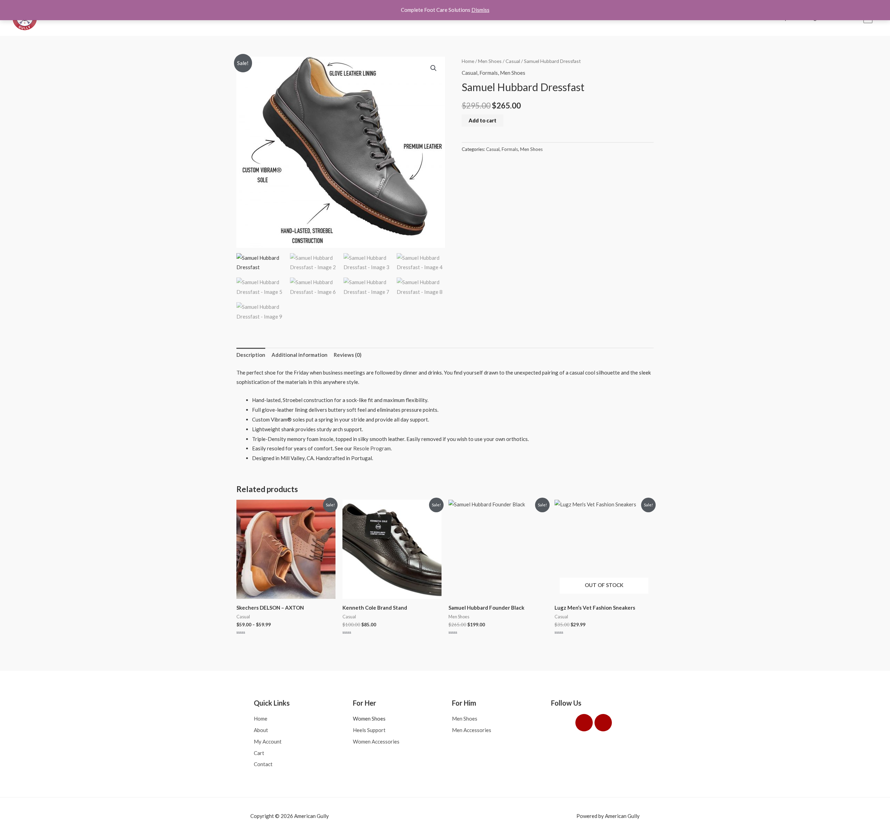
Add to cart (482, 120)
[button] (433, 68)
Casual (512, 61)
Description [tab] (250, 355)
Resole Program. (372, 448)
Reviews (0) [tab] (348, 355)
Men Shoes (490, 61)
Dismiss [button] (480, 10)
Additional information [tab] (299, 355)
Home (468, 61)
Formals (488, 73)
